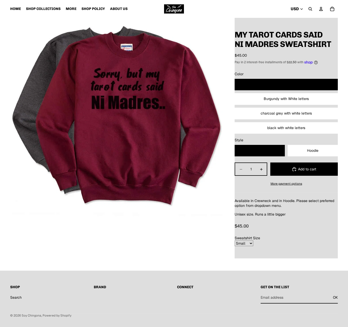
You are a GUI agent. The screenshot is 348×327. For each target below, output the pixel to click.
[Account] (321, 9)
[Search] (310, 9)
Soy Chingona (31, 315)
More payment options (286, 183)
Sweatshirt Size (247, 238)
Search (16, 297)
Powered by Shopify (57, 315)
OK (335, 297)
